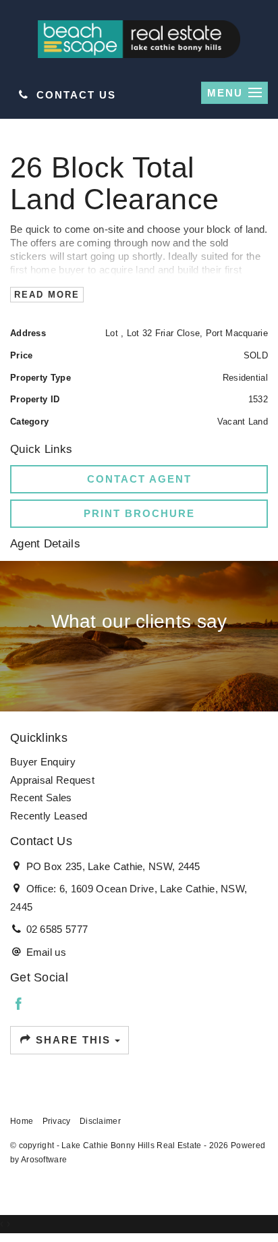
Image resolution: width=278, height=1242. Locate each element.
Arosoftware (44, 1159)
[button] (139, 514)
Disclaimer (100, 1121)
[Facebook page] (19, 1005)
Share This (73, 1040)
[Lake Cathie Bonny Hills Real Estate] (139, 38)
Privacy (57, 1121)
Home (21, 1121)
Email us (46, 952)
